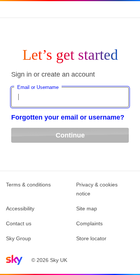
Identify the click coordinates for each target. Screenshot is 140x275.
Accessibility (20, 208)
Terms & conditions (28, 185)
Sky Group (18, 238)
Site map (86, 208)
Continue (70, 135)
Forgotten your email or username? (67, 117)
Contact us (18, 223)
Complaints (89, 223)
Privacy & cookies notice (97, 189)
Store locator (91, 238)
